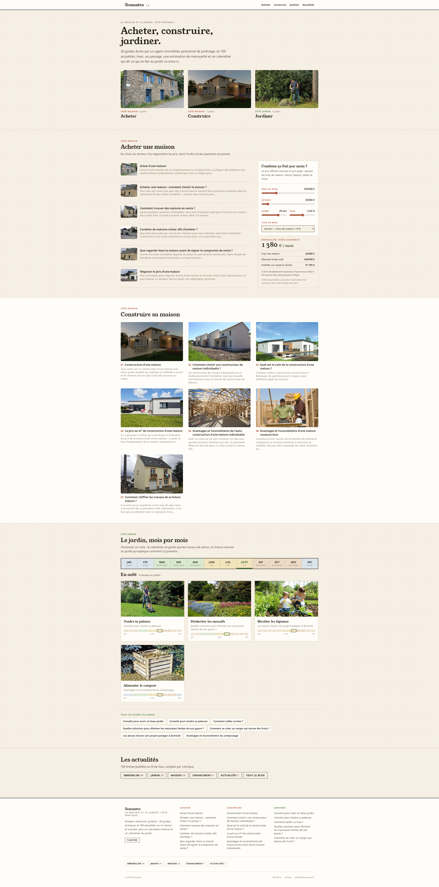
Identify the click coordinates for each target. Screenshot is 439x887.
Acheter (265, 4)
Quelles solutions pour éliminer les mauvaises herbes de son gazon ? (163, 728)
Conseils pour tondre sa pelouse (188, 721)
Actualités (308, 4)
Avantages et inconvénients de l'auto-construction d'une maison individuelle (246, 845)
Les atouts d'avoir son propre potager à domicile (152, 735)
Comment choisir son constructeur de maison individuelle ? (247, 819)
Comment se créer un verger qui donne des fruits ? (240, 728)
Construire (280, 4)
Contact (288, 877)
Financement (203, 775)
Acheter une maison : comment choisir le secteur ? (198, 819)
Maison (178, 775)
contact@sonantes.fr (304, 877)
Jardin (157, 775)
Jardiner (294, 4)
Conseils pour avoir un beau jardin (143, 721)
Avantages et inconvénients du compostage (212, 735)
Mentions (277, 877)
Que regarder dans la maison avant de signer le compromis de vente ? (199, 845)
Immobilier (133, 775)
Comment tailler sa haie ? (228, 721)
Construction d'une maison (242, 813)
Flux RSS (132, 840)
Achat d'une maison (191, 813)
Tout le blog (255, 775)
